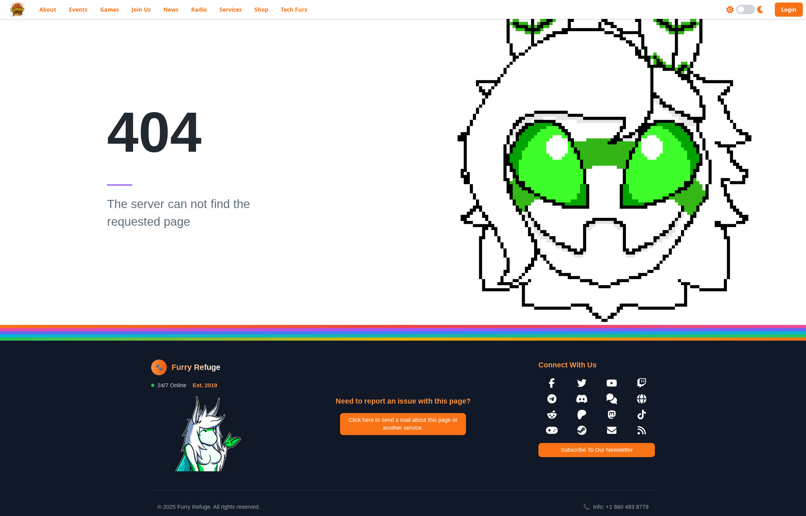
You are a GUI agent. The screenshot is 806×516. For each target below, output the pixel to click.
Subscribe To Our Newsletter (597, 450)
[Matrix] (611, 399)
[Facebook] (551, 383)
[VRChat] (551, 430)
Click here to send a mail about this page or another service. (403, 424)
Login (789, 9)
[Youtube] (611, 383)
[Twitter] (581, 383)
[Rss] (641, 430)
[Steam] (581, 430)
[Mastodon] (611, 414)
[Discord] (581, 399)
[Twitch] (641, 383)
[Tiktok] (641, 414)
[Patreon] (581, 414)
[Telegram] (551, 399)
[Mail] (611, 430)
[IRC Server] (641, 399)
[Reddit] (551, 414)
